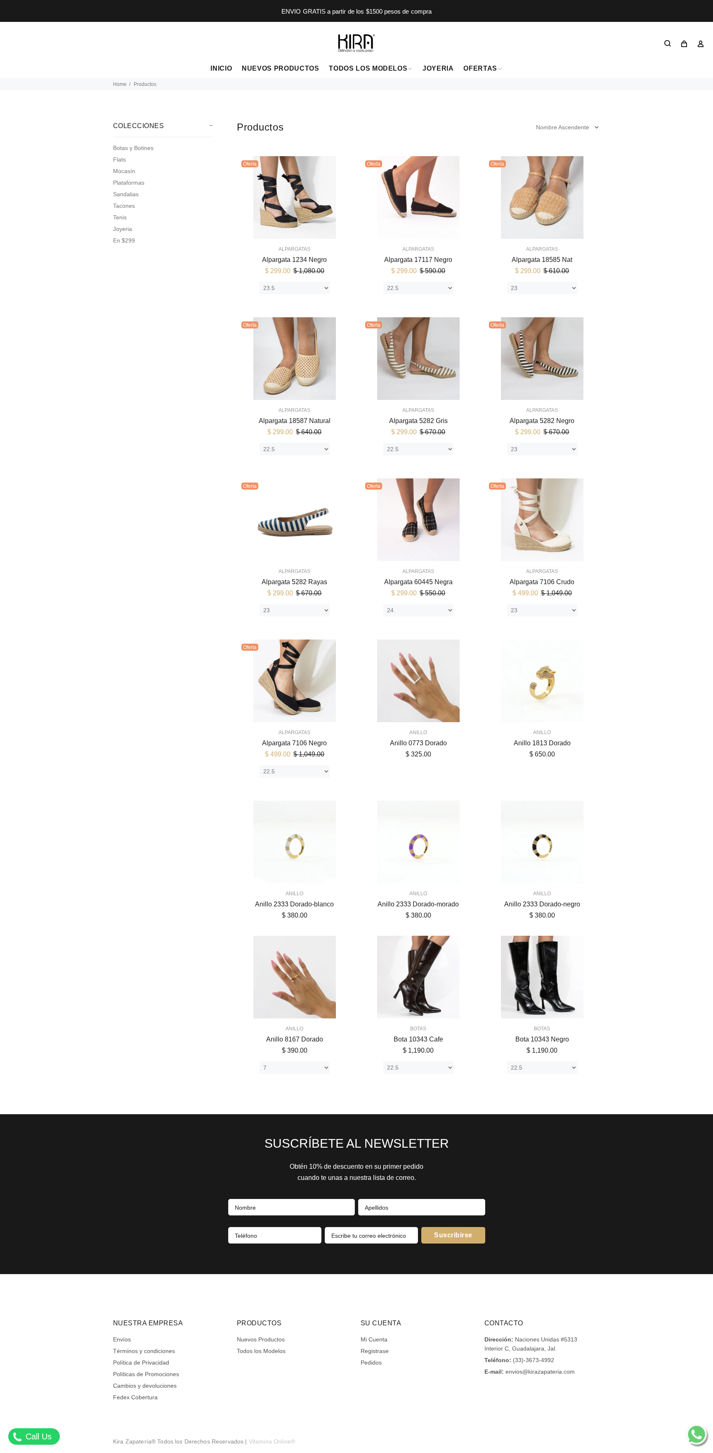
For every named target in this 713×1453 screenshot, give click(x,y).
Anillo (418, 732)
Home (120, 84)
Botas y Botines (133, 148)
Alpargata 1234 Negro (294, 259)
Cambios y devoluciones (145, 1385)
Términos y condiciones (144, 1351)
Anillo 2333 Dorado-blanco (294, 904)
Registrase (375, 1351)
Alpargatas (294, 249)
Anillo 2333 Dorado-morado (418, 904)
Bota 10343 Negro (542, 1039)
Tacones (124, 205)
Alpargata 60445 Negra (418, 581)
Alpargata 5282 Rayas (294, 581)
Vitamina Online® (272, 1441)
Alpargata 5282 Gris (418, 420)
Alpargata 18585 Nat (542, 259)
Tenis (120, 217)
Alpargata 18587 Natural (295, 420)
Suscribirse (453, 1235)
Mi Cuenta (374, 1339)
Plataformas (128, 182)
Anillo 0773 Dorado (418, 743)
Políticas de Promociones (146, 1374)
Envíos (122, 1339)
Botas (418, 1029)
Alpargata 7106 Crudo (542, 581)
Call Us (37, 1436)
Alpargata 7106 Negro (294, 743)
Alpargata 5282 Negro (542, 420)
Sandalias (126, 194)
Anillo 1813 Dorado (542, 743)
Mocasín (124, 171)
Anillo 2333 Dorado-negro (542, 904)
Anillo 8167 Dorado (294, 1039)
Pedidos (371, 1362)
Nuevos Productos (261, 1339)
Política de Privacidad (141, 1362)
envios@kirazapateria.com (540, 1371)
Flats (119, 159)
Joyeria (122, 229)
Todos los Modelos (261, 1351)
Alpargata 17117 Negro (418, 259)
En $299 (124, 240)
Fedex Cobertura (135, 1397)
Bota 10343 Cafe (418, 1039)
